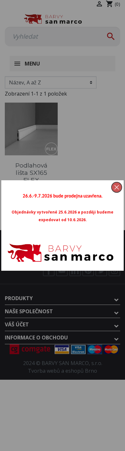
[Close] (116, 187)
